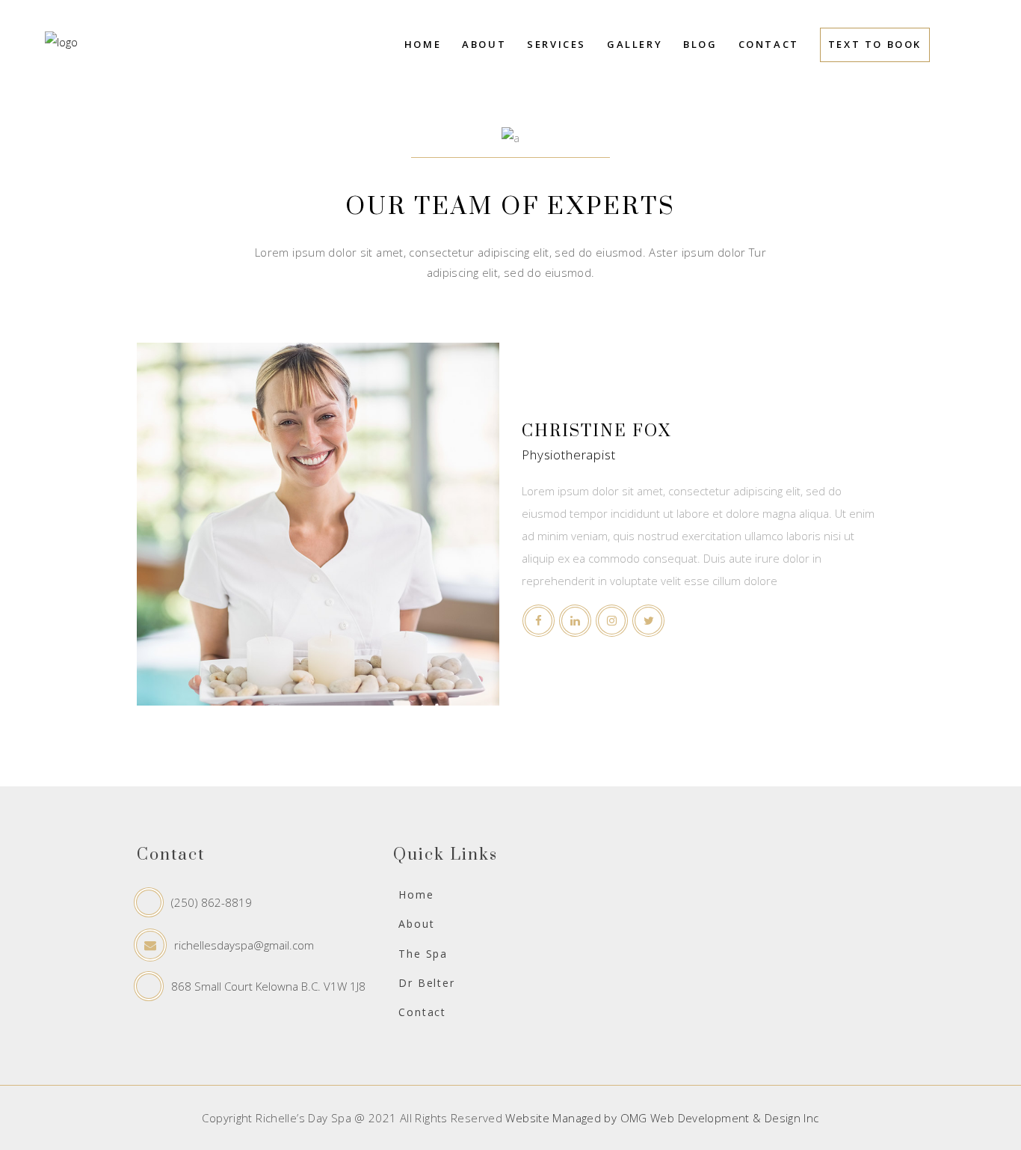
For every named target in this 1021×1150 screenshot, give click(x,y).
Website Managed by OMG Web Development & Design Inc (661, 1117)
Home (416, 894)
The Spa (423, 953)
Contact (422, 1012)
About (416, 924)
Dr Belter (426, 983)
